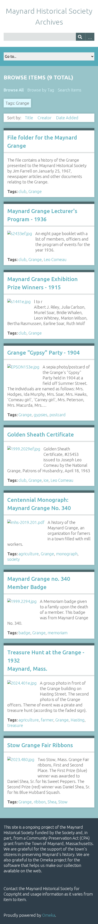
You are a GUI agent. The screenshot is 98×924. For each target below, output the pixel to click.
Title (29, 117)
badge (24, 632)
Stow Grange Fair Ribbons (40, 745)
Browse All (14, 90)
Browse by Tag (40, 90)
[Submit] (80, 37)
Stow (62, 802)
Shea (52, 802)
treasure (15, 725)
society (13, 559)
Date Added (67, 117)
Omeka (48, 915)
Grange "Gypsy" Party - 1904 (43, 353)
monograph (66, 553)
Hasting (78, 720)
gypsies (40, 414)
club (22, 191)
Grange (35, 191)
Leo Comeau (55, 259)
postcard (57, 414)
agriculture (28, 553)
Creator (45, 117)
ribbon (40, 802)
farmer (47, 720)
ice (46, 480)
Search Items (69, 90)
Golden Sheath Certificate (40, 435)
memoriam (57, 632)
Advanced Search (90, 37)
